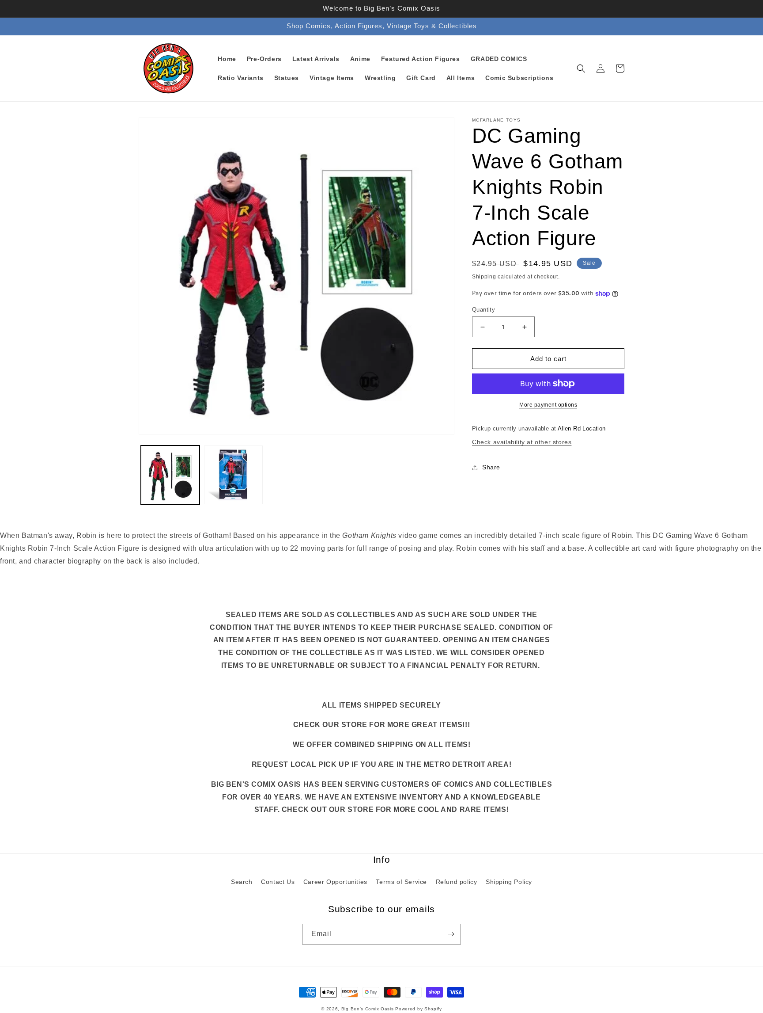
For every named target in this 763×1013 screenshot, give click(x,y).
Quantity (483, 309)
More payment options (548, 405)
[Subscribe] (451, 934)
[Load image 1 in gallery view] (170, 475)
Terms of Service (401, 881)
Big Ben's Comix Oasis (367, 1008)
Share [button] (491, 467)
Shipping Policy (509, 881)
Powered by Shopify (418, 1008)
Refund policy (456, 881)
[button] (581, 68)
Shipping (484, 277)
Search (242, 881)
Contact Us (278, 881)
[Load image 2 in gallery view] (233, 475)
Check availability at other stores (521, 442)
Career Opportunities (335, 881)
